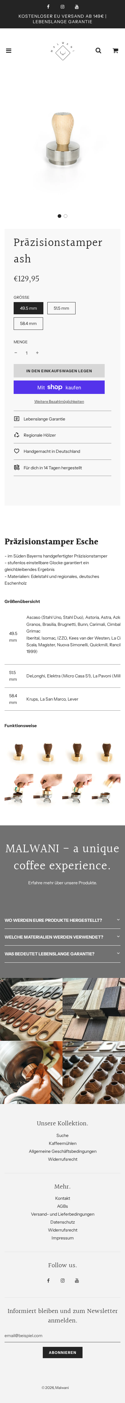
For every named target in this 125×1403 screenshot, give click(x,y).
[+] (37, 353)
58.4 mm (28, 323)
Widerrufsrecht (62, 1159)
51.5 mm (61, 308)
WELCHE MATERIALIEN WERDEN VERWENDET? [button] (54, 937)
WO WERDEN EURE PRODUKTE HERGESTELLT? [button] (53, 920)
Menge (21, 342)
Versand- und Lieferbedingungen (62, 1214)
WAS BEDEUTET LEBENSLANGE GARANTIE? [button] (49, 954)
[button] (59, 216)
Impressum (63, 1238)
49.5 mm (28, 308)
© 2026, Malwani (55, 1387)
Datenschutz (62, 1222)
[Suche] (98, 50)
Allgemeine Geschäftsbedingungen (62, 1151)
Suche (62, 1135)
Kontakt (62, 1198)
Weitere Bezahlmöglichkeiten (59, 401)
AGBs (62, 1206)
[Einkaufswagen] (115, 50)
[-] (16, 353)
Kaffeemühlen (62, 1143)
